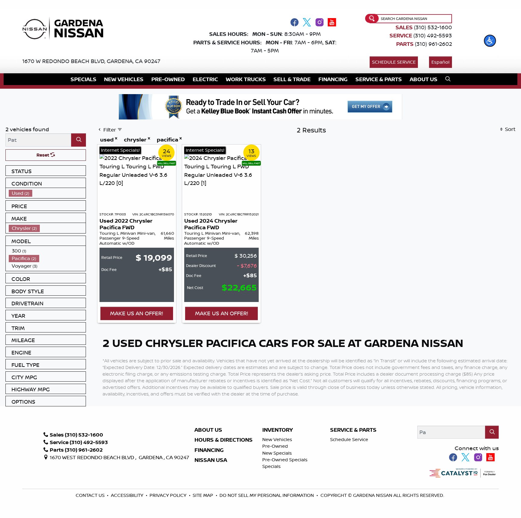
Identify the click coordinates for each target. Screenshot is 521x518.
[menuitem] (47, 193)
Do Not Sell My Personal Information (266, 495)
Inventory (277, 430)
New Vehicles (277, 439)
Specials (271, 466)
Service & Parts (353, 430)
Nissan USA (210, 460)
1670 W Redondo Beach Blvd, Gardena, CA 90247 (91, 61)
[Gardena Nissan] (65, 28)
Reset (43, 155)
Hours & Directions (223, 440)
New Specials (277, 453)
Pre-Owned (275, 446)
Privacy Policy (169, 495)
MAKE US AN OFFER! (136, 313)
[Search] (78, 139)
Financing (209, 450)
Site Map (203, 495)
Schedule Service (394, 62)
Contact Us (91, 495)
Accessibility (127, 495)
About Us (208, 430)
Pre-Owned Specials (285, 459)
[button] (490, 41)
